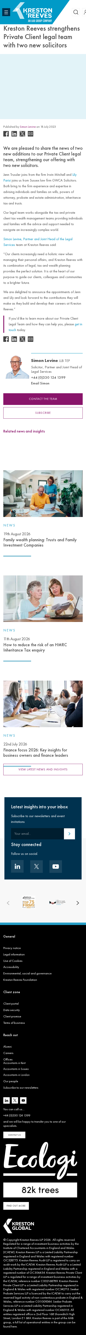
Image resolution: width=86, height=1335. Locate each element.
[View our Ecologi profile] (40, 1169)
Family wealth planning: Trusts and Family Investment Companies (40, 540)
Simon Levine (28, 127)
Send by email (30, 134)
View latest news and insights (43, 769)
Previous (8, 903)
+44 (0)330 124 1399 (48, 377)
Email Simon (40, 383)
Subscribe (43, 413)
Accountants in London (16, 1075)
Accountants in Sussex (16, 1069)
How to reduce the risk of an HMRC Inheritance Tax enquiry (35, 645)
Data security (11, 1010)
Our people (10, 1081)
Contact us (14, 1134)
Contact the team (43, 399)
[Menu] (6, 12)
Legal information (14, 954)
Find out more (16, 1205)
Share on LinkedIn (14, 134)
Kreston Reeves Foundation (20, 980)
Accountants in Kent (14, 1063)
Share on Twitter (22, 134)
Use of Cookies (12, 961)
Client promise (12, 1016)
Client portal (11, 1003)
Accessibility (11, 967)
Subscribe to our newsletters (20, 1088)
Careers (8, 1053)
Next (78, 903)
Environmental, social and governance (27, 973)
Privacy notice (12, 948)
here (14, 1326)
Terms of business (14, 1023)
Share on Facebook (6, 134)
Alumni (7, 1047)
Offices (8, 1059)
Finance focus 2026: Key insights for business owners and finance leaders (35, 750)
